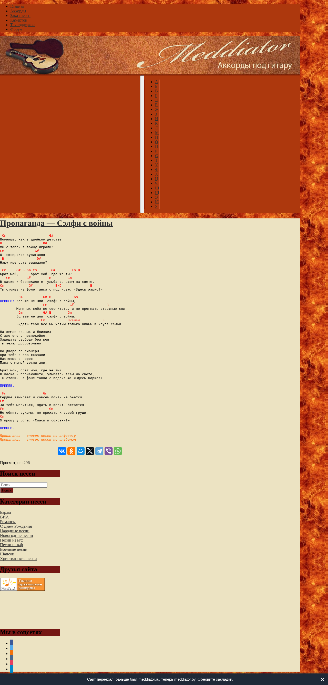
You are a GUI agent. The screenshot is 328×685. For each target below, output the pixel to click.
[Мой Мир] (81, 451)
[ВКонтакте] (62, 451)
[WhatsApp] (118, 451)
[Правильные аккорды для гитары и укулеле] (22, 589)
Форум (16, 29)
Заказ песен (20, 15)
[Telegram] (99, 451)
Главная (17, 6)
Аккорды (18, 11)
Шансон (7, 554)
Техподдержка (22, 25)
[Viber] (108, 451)
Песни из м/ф (11, 540)
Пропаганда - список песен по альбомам (38, 439)
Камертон (18, 20)
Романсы (8, 521)
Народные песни (14, 531)
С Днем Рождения (16, 526)
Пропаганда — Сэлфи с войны (56, 223)
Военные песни (13, 549)
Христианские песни (18, 558)
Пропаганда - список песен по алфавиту (38, 436)
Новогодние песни (16, 535)
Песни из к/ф (11, 545)
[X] (90, 451)
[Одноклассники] (71, 451)
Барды (5, 512)
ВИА (4, 517)
